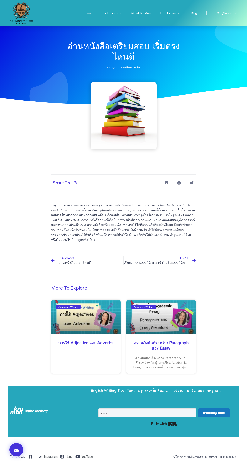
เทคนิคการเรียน (131, 67)
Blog (194, 13)
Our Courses (109, 13)
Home (87, 13)
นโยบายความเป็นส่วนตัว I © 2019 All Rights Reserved (205, 456)
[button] (16, 449)
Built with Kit (164, 423)
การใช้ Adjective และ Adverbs (85, 343)
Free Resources (170, 13)
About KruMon (141, 13)
